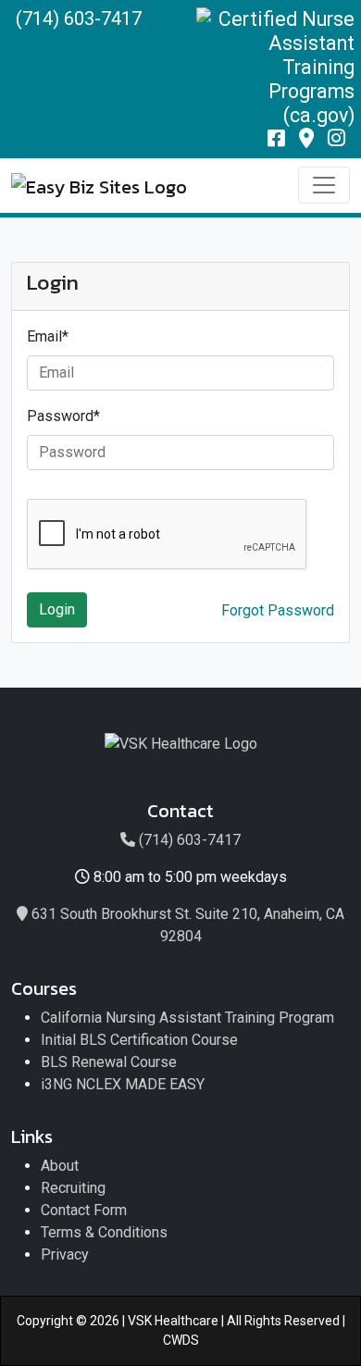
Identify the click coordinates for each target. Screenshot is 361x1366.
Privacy (65, 1254)
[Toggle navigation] (324, 185)
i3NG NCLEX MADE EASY (123, 1084)
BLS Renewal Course (109, 1062)
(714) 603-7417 (79, 18)
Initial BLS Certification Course (139, 1040)
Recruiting (73, 1188)
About (60, 1165)
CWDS (181, 1340)
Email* (47, 336)
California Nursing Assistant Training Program (187, 1017)
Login (57, 609)
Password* (63, 416)
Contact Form (84, 1210)
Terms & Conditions (104, 1232)
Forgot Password (277, 610)
